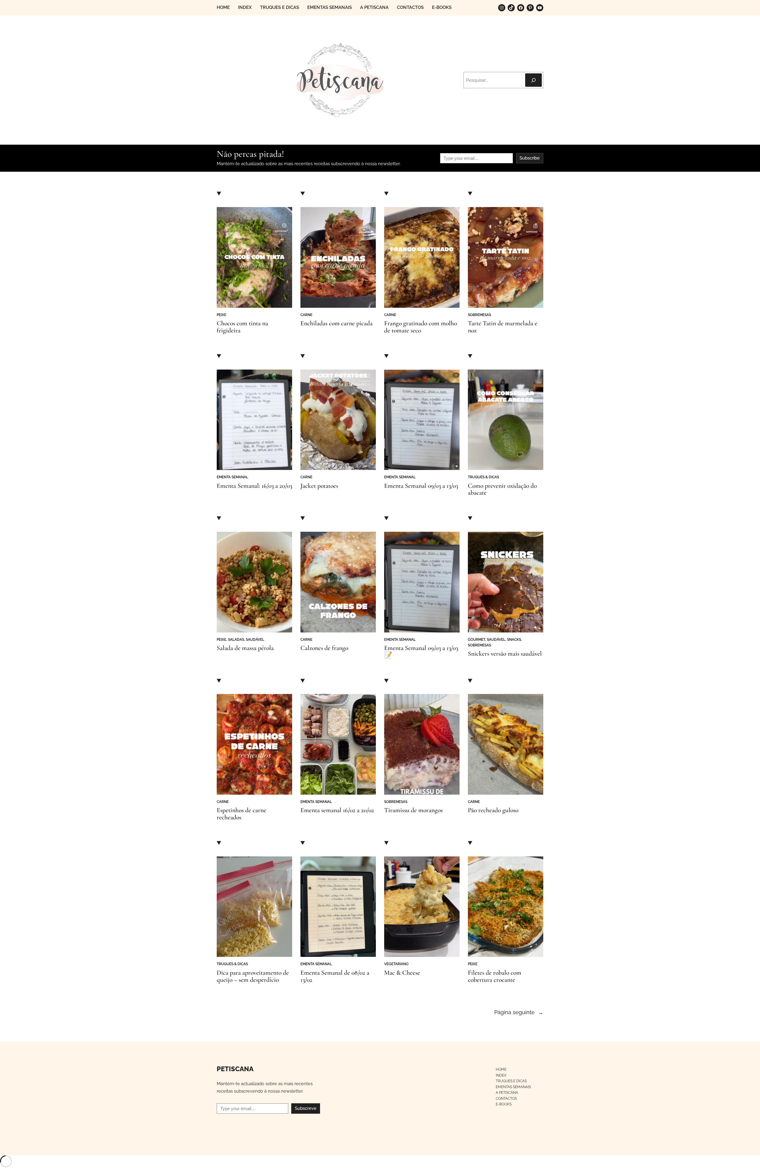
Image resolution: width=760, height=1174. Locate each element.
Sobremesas (479, 315)
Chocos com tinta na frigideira (242, 327)
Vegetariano (396, 964)
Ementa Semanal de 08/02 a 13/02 (334, 976)
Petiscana (235, 1069)
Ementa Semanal (232, 477)
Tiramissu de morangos (413, 810)
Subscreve (305, 1108)
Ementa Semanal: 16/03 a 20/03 (254, 486)
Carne (306, 315)
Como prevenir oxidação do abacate (502, 489)
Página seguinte (518, 1012)
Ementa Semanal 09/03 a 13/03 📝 (421, 652)
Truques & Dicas (483, 477)
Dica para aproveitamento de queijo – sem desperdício (253, 976)
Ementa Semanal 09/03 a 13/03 (421, 486)
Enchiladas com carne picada (336, 323)
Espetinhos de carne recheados (241, 814)
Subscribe (530, 158)
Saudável (255, 639)
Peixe (221, 315)
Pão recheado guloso (493, 810)
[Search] (533, 80)
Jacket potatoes (319, 486)
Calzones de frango (324, 648)
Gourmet (476, 639)
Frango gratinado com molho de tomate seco (420, 327)
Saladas (236, 639)
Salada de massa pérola (245, 648)
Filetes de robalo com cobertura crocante (494, 976)
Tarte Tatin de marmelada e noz (502, 327)
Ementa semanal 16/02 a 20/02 (337, 810)
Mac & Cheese (402, 972)
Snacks (514, 639)
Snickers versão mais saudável (505, 653)
